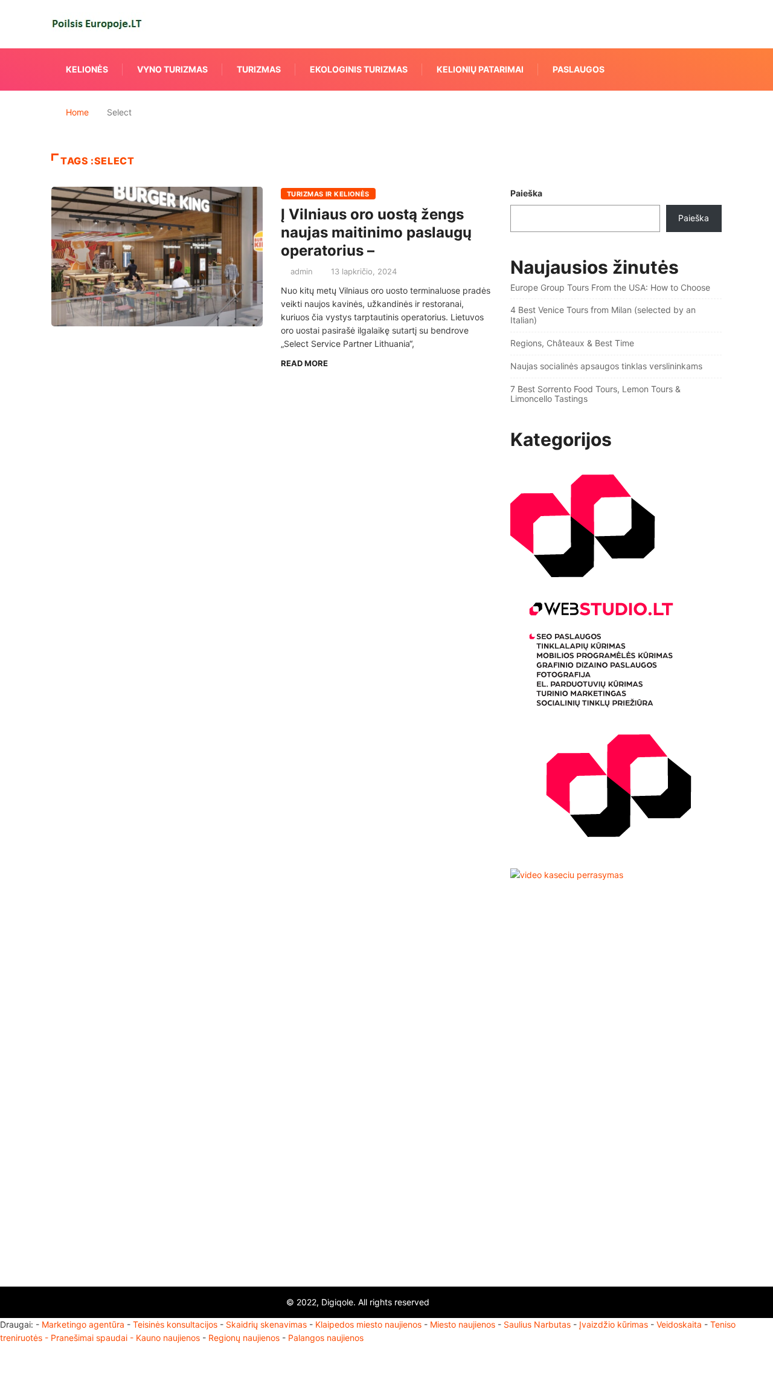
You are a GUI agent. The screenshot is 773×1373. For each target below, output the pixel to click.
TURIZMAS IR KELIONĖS (328, 194)
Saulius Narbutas (537, 1324)
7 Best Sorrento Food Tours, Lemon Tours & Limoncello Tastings (595, 394)
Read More (304, 363)
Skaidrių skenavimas (266, 1324)
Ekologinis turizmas (359, 69)
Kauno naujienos (168, 1338)
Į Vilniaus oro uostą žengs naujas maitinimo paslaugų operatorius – (376, 232)
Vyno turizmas (172, 69)
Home (77, 112)
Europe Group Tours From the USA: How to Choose (610, 287)
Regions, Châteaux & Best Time (572, 343)
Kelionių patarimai (480, 69)
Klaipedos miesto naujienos (368, 1324)
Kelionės (87, 69)
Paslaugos (579, 69)
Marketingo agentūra (83, 1324)
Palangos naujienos (326, 1338)
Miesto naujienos (462, 1324)
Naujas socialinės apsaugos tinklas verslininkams (606, 366)
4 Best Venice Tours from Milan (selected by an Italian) (603, 315)
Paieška (526, 193)
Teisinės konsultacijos (175, 1324)
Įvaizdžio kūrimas (613, 1324)
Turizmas (259, 69)
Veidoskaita (679, 1324)
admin (301, 271)
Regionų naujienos (244, 1338)
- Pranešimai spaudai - (90, 1338)
